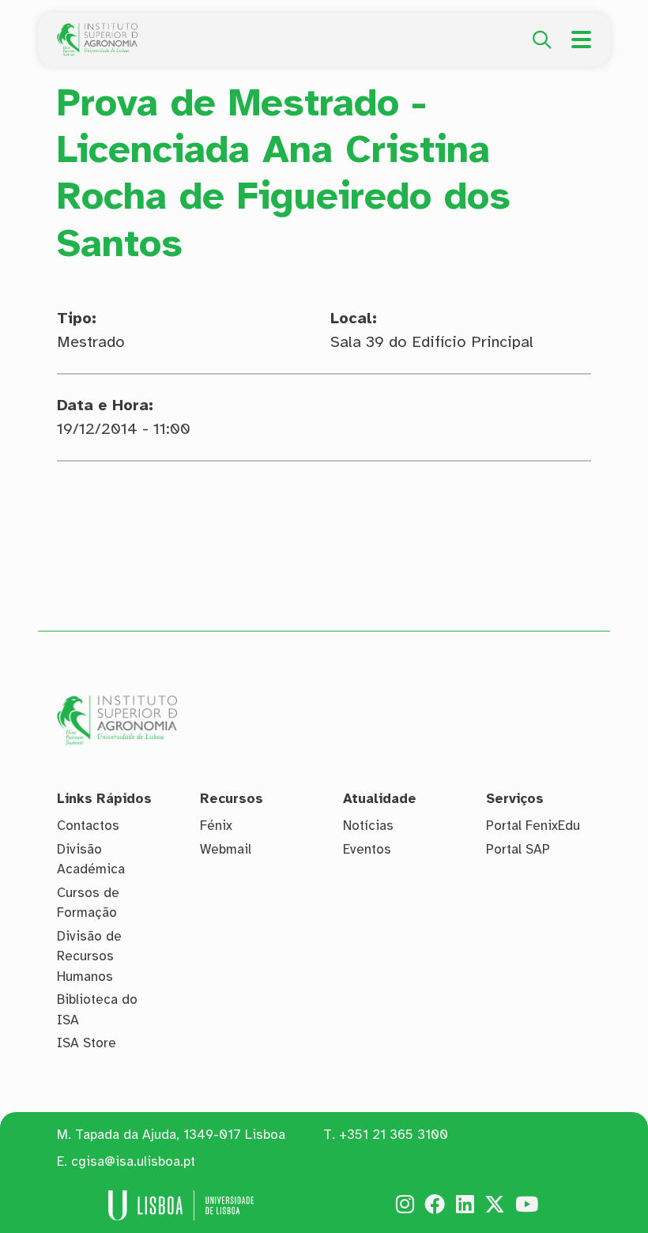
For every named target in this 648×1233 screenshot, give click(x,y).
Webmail (225, 849)
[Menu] (581, 39)
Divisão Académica (91, 859)
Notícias (368, 825)
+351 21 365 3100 (393, 1134)
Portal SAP (518, 849)
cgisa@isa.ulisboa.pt (133, 1161)
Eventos (367, 849)
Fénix (216, 825)
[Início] (97, 31)
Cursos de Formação (88, 903)
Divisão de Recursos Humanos (89, 956)
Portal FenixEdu (533, 825)
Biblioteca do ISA (97, 1009)
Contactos (88, 825)
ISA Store (86, 1043)
